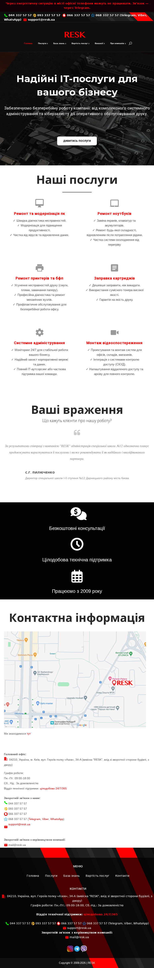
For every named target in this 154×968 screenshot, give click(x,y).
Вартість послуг (80, 43)
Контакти (122, 875)
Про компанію (117, 43)
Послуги (42, 43)
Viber (142, 15)
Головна (28, 43)
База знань (59, 43)
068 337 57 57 (107, 15)
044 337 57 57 (20, 15)
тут (29, 733)
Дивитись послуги (77, 141)
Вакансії (99, 43)
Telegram (128, 15)
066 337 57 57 (78, 15)
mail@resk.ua (17, 844)
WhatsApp (12, 19)
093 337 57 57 (48, 15)
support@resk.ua (41, 19)
